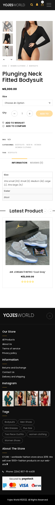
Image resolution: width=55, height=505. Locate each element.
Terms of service (11, 348)
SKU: (4, 139)
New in (29, 144)
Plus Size (27, 428)
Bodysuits (33, 66)
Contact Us (8, 372)
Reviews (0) (36, 162)
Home (4, 66)
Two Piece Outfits (14, 434)
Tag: (4, 152)
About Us (7, 344)
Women (37, 144)
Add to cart (44, 114)
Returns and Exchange (14, 367)
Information (19, 162)
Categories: (8, 144)
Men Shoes (26, 421)
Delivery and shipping (13, 376)
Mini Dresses (11, 428)
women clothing (38, 434)
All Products (8, 339)
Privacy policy (9, 353)
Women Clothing (18, 66)
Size (4, 96)
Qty (4, 112)
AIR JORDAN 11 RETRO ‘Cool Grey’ (27, 272)
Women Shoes (12, 440)
